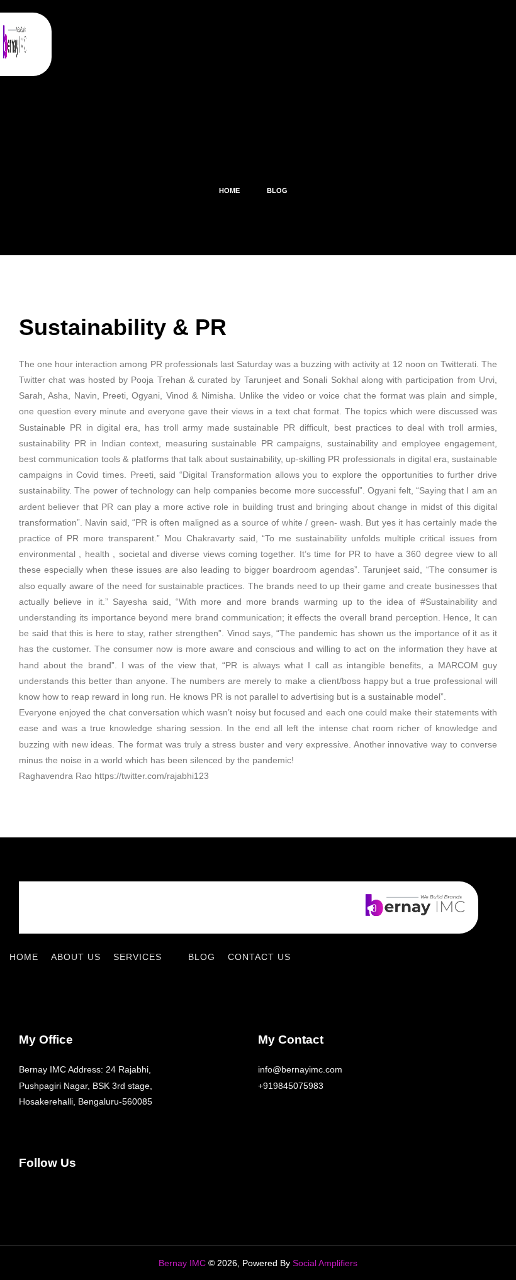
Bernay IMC (182, 1263)
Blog (201, 956)
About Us (76, 956)
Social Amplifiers (325, 1263)
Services (137, 956)
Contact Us (259, 956)
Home (23, 956)
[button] (327, 44)
